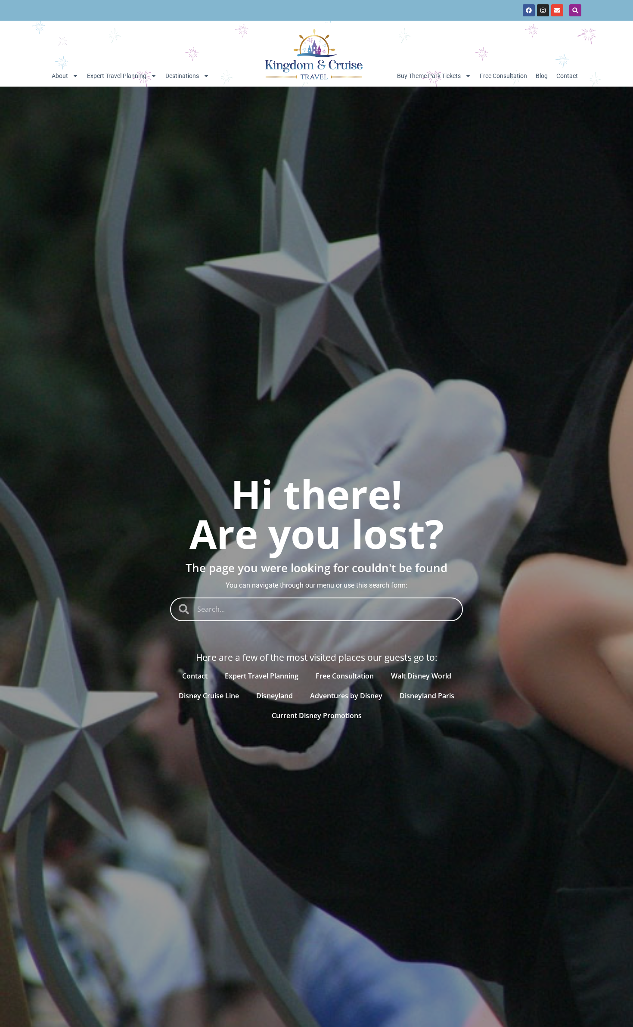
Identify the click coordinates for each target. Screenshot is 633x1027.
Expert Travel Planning (116, 75)
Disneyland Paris (427, 695)
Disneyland (274, 695)
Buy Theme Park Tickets (429, 75)
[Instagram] (543, 10)
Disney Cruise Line (209, 695)
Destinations (182, 75)
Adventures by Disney (346, 695)
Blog (542, 75)
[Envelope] (557, 10)
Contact (567, 75)
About (60, 75)
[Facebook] (529, 10)
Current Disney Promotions (317, 715)
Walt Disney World (421, 676)
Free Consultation (503, 75)
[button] (575, 10)
